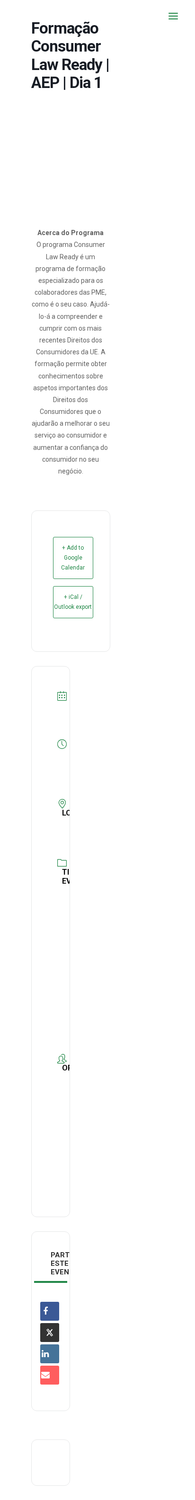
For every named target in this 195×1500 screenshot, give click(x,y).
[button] (173, 16)
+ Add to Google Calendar (73, 557)
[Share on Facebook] (49, 1311)
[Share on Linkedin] (49, 1353)
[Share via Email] (49, 1375)
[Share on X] (49, 1332)
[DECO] (28, 16)
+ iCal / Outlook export (73, 602)
